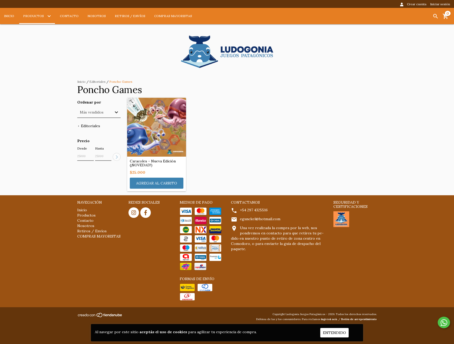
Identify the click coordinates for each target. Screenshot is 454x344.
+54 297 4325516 (254, 210)
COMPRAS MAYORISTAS (173, 16)
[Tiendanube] (100, 317)
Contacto (69, 16)
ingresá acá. (329, 319)
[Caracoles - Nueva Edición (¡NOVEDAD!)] (156, 127)
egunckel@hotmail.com (260, 219)
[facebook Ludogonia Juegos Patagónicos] (145, 212)
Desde (82, 148)
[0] (445, 18)
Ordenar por (89, 102)
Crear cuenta (416, 4)
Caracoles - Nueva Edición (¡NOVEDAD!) (153, 163)
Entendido (334, 332)
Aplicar (117, 157)
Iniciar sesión (440, 4)
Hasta (99, 148)
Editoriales (97, 82)
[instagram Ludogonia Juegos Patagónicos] (133, 212)
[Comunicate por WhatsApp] (444, 322)
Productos (34, 16)
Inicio (9, 16)
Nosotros (96, 16)
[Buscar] (435, 16)
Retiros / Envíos (130, 16)
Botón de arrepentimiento (359, 319)
